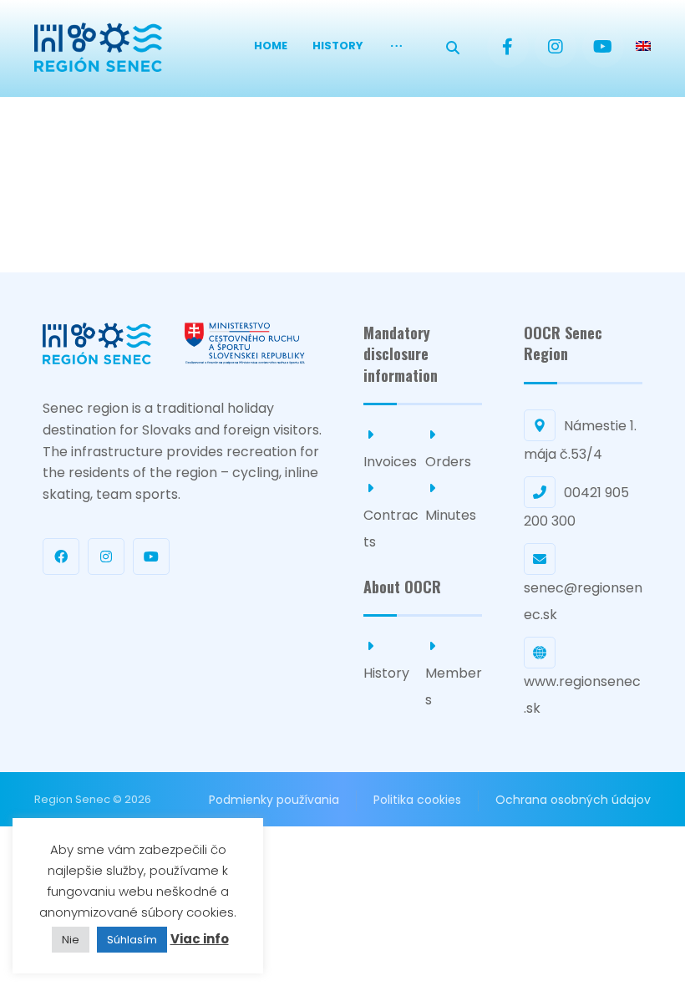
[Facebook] (508, 47)
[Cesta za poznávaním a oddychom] (98, 47)
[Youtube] (603, 47)
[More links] (396, 46)
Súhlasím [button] (132, 940)
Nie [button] (70, 940)
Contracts (391, 528)
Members (453, 686)
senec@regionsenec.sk (583, 601)
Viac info (199, 939)
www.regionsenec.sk (582, 695)
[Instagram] (555, 47)
